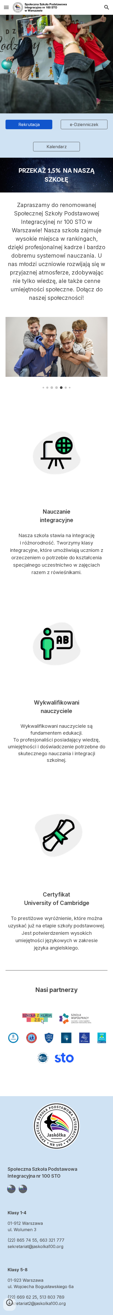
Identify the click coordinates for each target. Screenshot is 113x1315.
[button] (6, 7)
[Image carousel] (57, 353)
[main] (57, 175)
